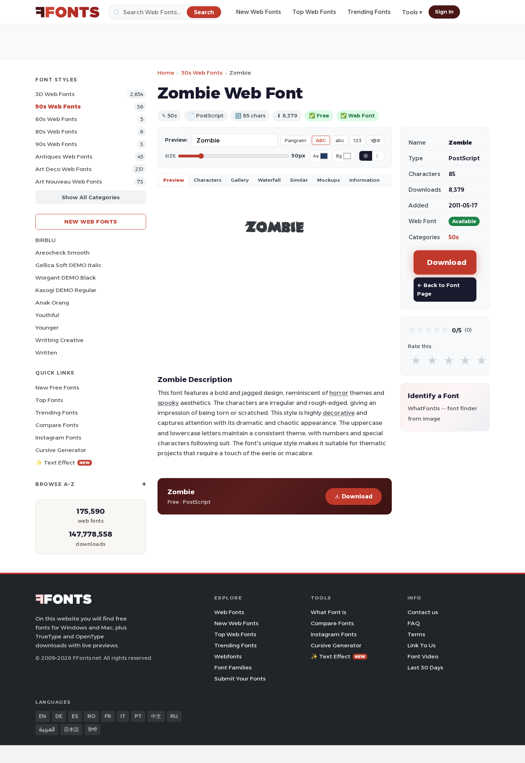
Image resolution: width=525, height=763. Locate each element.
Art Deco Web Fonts (63, 169)
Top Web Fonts (314, 12)
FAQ (414, 623)
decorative (339, 412)
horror (338, 392)
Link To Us (422, 645)
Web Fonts (229, 612)
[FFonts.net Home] (67, 12)
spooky (168, 402)
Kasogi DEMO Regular (65, 290)
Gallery (240, 180)
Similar (299, 180)
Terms (416, 634)
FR (108, 716)
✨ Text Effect (62, 462)
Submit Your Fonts (240, 678)
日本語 (71, 729)
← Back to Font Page (438, 289)
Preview (173, 180)
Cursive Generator (60, 450)
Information (364, 180)
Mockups (328, 180)
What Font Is (328, 612)
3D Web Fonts (55, 94)
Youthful (47, 315)
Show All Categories (91, 197)
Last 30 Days (425, 667)
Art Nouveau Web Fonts (68, 181)
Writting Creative (59, 340)
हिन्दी (92, 729)
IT (122, 716)
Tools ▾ (412, 12)
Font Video (423, 656)
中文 (156, 716)
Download (357, 496)
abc (339, 140)
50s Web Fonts (58, 106)
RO (91, 716)
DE (58, 716)
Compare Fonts (57, 425)
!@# (375, 140)
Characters (207, 180)
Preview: (176, 140)
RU (174, 716)
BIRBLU (45, 240)
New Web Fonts (258, 12)
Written (46, 352)
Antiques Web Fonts (63, 156)
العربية (47, 729)
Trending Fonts (369, 12)
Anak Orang (52, 302)
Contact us (423, 612)
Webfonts (228, 656)
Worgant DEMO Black (65, 277)
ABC (321, 140)
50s (454, 237)
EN (42, 716)
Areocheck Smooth (62, 252)
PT (138, 716)
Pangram (295, 140)
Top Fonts (49, 400)
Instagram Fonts (58, 437)
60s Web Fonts (56, 119)
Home (166, 72)
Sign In (444, 12)
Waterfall (269, 180)
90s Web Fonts (56, 144)
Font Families (233, 667)
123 (357, 140)
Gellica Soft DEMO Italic (68, 265)
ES (75, 716)
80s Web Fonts (56, 131)
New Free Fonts (57, 387)
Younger (47, 327)
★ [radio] (415, 361)
